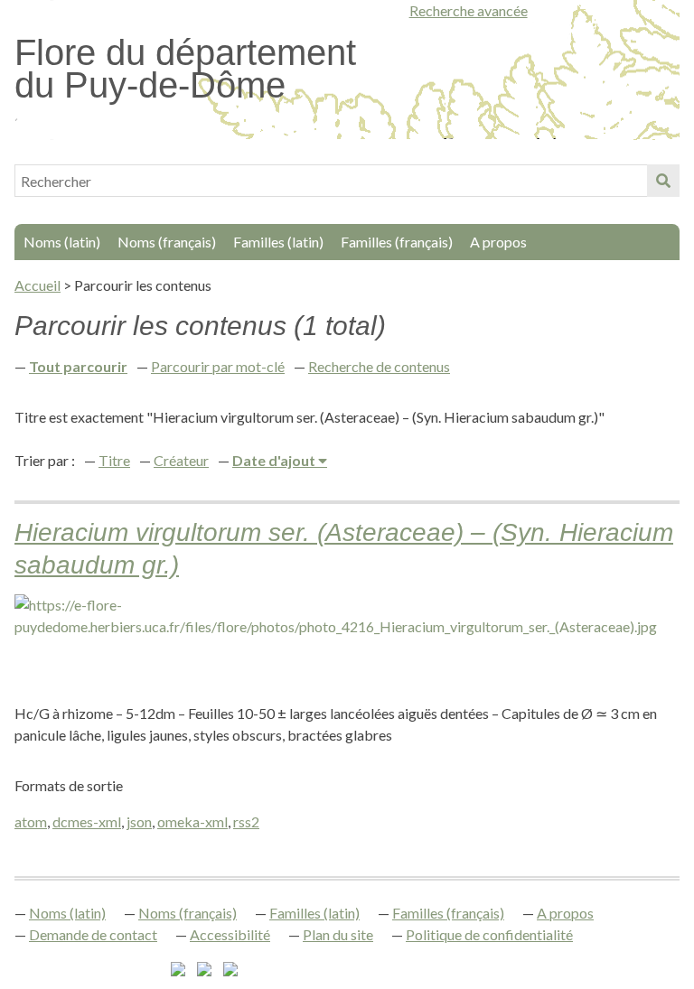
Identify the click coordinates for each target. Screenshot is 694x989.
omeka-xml (192, 821)
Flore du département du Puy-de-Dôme (185, 69)
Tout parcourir (78, 366)
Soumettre (663, 180)
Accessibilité (230, 934)
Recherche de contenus (379, 366)
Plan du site (338, 934)
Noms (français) (166, 241)
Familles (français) (397, 241)
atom (30, 821)
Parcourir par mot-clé (218, 366)
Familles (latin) (278, 241)
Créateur (181, 460)
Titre (114, 460)
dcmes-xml (86, 821)
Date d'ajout (275, 460)
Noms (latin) (61, 241)
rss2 (246, 821)
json (139, 821)
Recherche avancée (468, 10)
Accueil (37, 285)
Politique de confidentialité (489, 934)
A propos (498, 241)
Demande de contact (93, 934)
